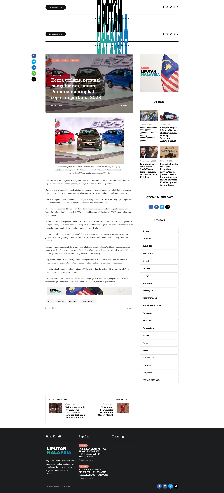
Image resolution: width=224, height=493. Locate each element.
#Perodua (72, 301)
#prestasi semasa (88, 301)
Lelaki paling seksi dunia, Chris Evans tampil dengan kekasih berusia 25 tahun (148, 170)
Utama (97, 45)
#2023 (50, 301)
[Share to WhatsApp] (34, 73)
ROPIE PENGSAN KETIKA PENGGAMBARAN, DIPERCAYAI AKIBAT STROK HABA (92, 453)
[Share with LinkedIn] (34, 67)
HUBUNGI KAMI (57, 7)
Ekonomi (56, 60)
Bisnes (65, 60)
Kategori (109, 45)
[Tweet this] (34, 61)
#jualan (61, 301)
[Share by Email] (34, 79)
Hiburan (83, 445)
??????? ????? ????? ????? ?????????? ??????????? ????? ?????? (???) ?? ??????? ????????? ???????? (148, 134)
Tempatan (75, 60)
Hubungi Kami (123, 45)
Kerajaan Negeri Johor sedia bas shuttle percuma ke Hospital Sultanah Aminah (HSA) (169, 134)
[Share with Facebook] (34, 56)
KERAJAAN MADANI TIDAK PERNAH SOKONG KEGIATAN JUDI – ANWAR (93, 472)
